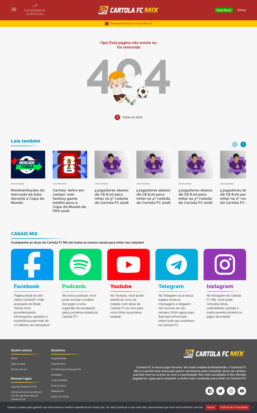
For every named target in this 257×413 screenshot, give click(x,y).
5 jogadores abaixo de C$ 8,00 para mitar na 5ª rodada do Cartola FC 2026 (112, 196)
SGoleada (56, 374)
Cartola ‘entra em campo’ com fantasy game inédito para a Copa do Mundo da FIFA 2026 (69, 200)
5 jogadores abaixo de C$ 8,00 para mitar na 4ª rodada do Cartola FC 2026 (153, 196)
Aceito (211, 407)
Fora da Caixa (58, 385)
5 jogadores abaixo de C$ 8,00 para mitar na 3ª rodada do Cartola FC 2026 (195, 196)
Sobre (14, 358)
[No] (252, 407)
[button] (235, 144)
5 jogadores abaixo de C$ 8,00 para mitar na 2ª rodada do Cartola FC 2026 (237, 196)
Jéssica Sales (17, 184)
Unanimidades (59, 380)
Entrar (242, 10)
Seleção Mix (57, 391)
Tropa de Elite (58, 358)
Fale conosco (18, 363)
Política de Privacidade (234, 407)
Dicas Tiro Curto (59, 396)
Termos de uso (19, 369)
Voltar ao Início (132, 117)
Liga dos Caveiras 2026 (24, 386)
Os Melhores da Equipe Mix (66, 369)
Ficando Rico (58, 363)
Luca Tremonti (59, 184)
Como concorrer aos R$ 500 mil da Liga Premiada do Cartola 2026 (26, 396)
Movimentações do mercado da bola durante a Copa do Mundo (28, 196)
